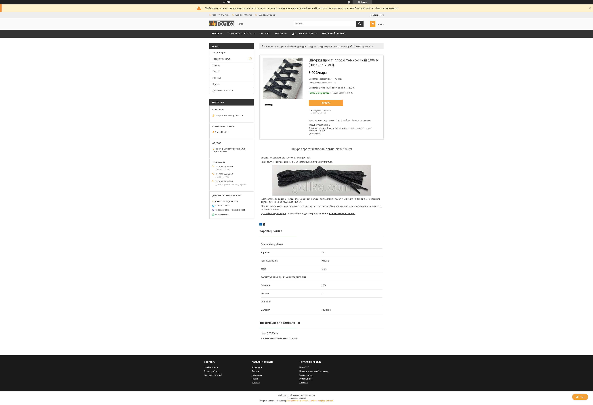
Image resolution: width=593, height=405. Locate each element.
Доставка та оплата (304, 33)
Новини (216, 65)
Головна (217, 33)
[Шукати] (360, 24)
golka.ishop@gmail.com (226, 201)
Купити (326, 103)
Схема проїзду (211, 371)
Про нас (264, 33)
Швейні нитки (305, 375)
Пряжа (255, 379)
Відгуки (216, 84)
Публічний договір (333, 33)
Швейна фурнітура (296, 46)
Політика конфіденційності (321, 401)
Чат (582, 397)
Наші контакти (211, 367)
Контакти (281, 33)
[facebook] (260, 225)
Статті (215, 71)
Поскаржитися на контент (297, 401)
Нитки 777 (304, 367)
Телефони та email (213, 375)
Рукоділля (257, 375)
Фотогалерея (219, 52)
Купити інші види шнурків (273, 213)
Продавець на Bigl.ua (296, 398)
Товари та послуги (239, 33)
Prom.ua (311, 395)
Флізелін (303, 383)
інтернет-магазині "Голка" (342, 213)
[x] (264, 225)
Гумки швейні (305, 379)
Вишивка (256, 383)
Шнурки (312, 46)
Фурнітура (257, 367)
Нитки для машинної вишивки (313, 371)
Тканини (255, 371)
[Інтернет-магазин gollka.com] (221, 25)
